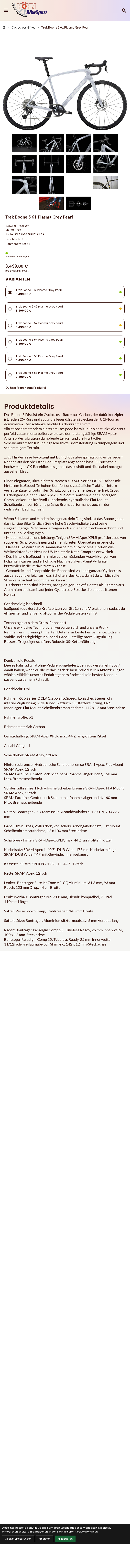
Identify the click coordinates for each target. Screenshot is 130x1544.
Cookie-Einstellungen (18, 1538)
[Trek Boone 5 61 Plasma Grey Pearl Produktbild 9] (24, 185)
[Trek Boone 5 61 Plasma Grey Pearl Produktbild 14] (78, 203)
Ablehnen (44, 1538)
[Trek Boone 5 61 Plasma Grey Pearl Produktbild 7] (78, 164)
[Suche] (124, 10)
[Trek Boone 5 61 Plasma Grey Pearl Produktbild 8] (105, 164)
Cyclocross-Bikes (23, 27)
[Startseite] (4, 27)
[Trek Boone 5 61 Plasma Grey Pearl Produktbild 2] (51, 143)
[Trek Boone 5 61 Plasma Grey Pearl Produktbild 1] (24, 143)
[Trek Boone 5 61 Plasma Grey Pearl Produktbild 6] (51, 164)
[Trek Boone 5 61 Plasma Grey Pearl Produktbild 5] (24, 164)
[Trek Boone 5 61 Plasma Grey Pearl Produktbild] (65, 84)
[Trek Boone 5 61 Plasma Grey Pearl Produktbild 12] (105, 185)
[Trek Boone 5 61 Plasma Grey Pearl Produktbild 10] (51, 185)
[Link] (6, 10)
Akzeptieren (65, 1538)
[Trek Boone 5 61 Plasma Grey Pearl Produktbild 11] (78, 185)
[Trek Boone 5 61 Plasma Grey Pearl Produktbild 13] (51, 203)
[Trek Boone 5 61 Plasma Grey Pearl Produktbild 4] (105, 143)
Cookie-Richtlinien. (86, 1531)
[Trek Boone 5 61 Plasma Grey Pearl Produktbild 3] (78, 143)
